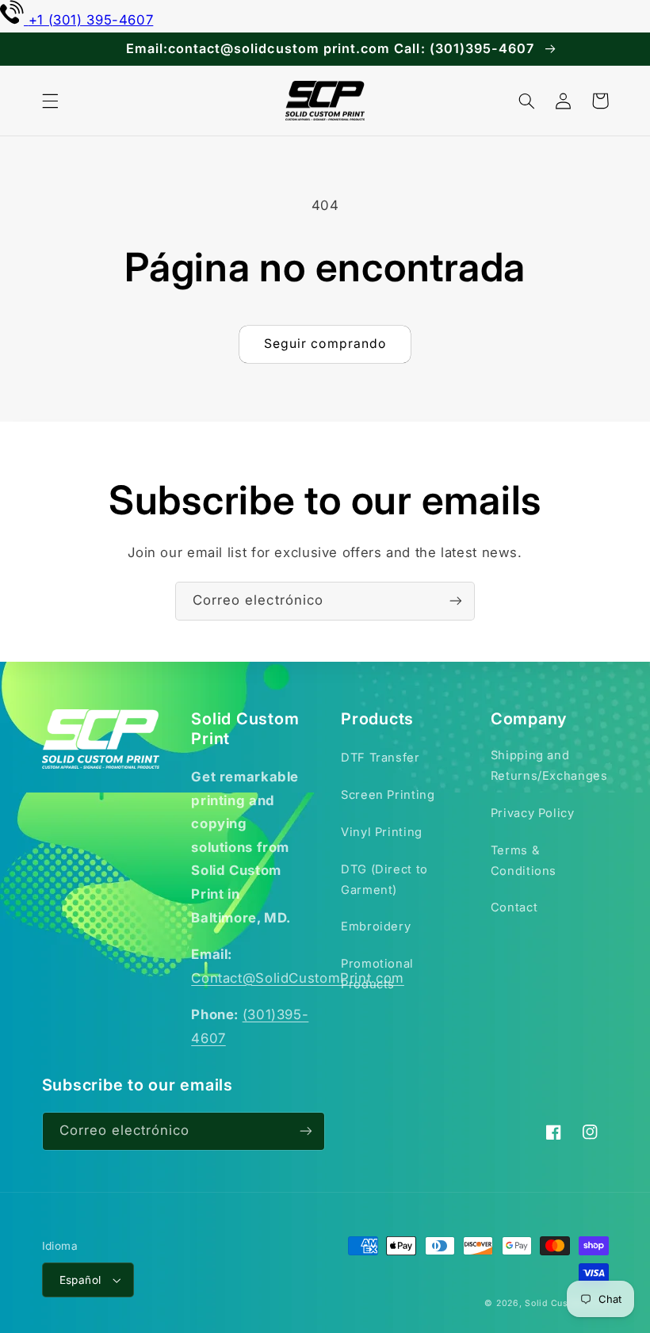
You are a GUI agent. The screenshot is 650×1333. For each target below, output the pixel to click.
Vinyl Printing (381, 832)
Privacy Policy (533, 813)
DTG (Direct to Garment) (384, 879)
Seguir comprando (325, 343)
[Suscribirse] (456, 601)
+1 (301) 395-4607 (91, 20)
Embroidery (376, 926)
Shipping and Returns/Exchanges (549, 765)
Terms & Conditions (523, 860)
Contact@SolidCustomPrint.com (297, 978)
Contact (514, 907)
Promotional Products (377, 974)
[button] (50, 100)
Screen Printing (387, 795)
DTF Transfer (380, 758)
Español (80, 1280)
